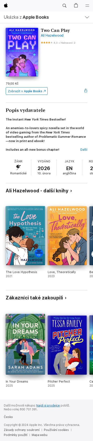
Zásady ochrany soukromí (22, 430)
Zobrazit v (25, 91)
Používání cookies (56, 430)
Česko (8, 417)
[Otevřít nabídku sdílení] (86, 91)
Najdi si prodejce (48, 405)
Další (83, 149)
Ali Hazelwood (52, 35)
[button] (64, 5)
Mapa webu (39, 435)
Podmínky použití (15, 435)
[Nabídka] (87, 5)
